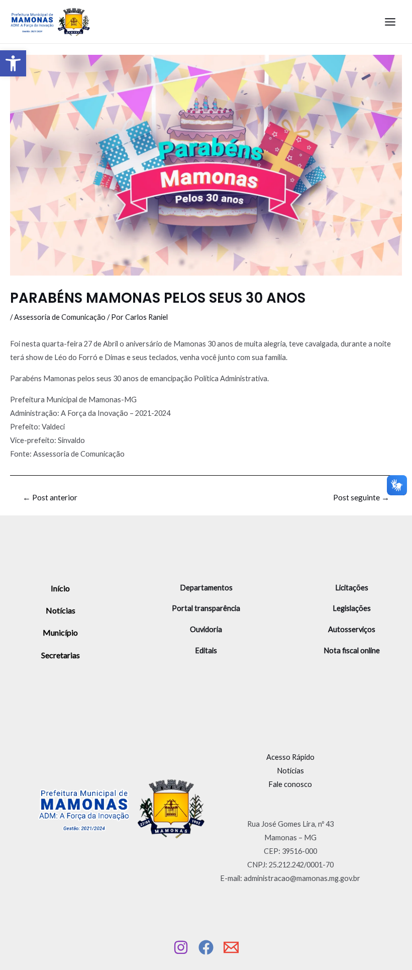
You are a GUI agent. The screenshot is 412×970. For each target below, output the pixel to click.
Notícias (60, 610)
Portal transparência (206, 608)
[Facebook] (206, 947)
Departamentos (206, 587)
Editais (206, 650)
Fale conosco (290, 784)
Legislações (352, 608)
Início (60, 588)
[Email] (231, 947)
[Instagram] (180, 947)
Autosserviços (351, 629)
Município (60, 632)
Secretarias (60, 655)
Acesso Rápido (290, 757)
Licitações (351, 587)
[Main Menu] (390, 22)
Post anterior (50, 498)
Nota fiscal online (352, 650)
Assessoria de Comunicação (60, 317)
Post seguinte (361, 498)
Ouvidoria (206, 629)
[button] (13, 63)
